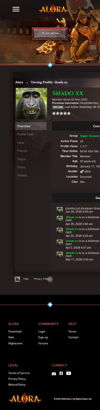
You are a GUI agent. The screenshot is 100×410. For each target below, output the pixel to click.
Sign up (43, 337)
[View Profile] (59, 210)
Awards (22, 175)
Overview (23, 126)
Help (25, 278)
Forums (43, 343)
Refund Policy (17, 384)
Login (41, 331)
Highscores (15, 343)
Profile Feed (25, 134)
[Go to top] (50, 279)
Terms (72, 331)
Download (14, 331)
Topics (21, 159)
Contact (73, 337)
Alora (19, 82)
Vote (11, 337)
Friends (22, 150)
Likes (20, 142)
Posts (21, 167)
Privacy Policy (42, 278)
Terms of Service (19, 373)
